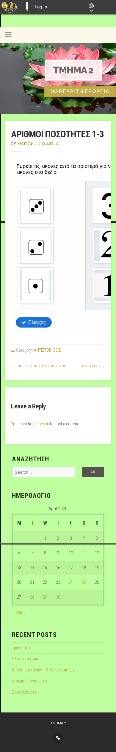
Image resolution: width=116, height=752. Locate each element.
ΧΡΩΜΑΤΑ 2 (91, 366)
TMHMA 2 (73, 69)
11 (84, 553)
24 (71, 582)
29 (45, 597)
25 (84, 582)
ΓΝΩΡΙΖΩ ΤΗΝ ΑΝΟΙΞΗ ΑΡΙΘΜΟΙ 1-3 (43, 366)
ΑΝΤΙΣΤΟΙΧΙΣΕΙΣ (47, 350)
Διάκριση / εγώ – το (29, 681)
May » (20, 612)
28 (32, 597)
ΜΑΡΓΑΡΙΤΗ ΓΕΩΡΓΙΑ (38, 143)
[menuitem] (9, 7)
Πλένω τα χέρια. (26, 658)
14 (32, 567)
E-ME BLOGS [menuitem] (27, 7)
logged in (41, 424)
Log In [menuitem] (41, 6)
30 (58, 597)
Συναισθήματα (24, 692)
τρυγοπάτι (21, 647)
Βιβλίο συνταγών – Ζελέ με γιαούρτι (44, 670)
